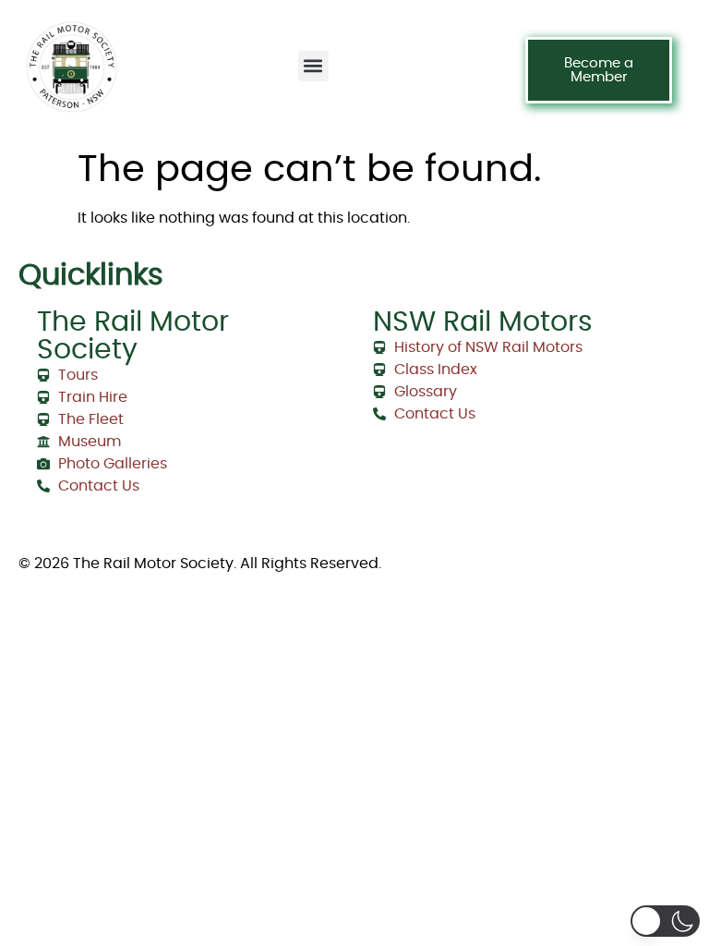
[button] (313, 66)
